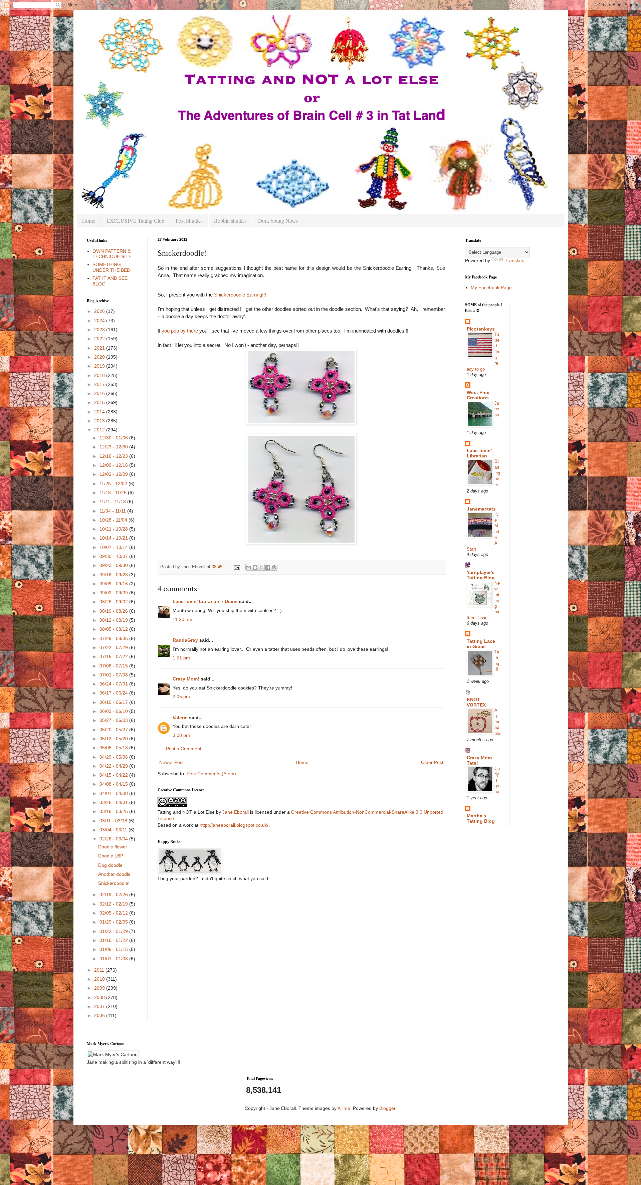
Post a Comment (183, 748)
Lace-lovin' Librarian (479, 453)
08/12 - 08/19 (114, 620)
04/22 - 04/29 (114, 766)
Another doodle (114, 874)
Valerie (180, 717)
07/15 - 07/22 (114, 656)
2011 (99, 970)
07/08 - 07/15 (114, 665)
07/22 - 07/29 (114, 647)
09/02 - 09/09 (114, 592)
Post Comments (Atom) (211, 773)
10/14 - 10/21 (114, 538)
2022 (100, 338)
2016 (100, 393)
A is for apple (497, 722)
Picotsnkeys (481, 329)
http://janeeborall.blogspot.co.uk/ (234, 825)
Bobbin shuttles (230, 220)
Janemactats (481, 509)
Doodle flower (112, 846)
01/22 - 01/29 (114, 931)
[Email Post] (236, 567)
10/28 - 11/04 (114, 520)
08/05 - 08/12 (114, 629)
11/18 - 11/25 (113, 492)
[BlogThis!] (255, 567)
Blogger (387, 1108)
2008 (100, 997)
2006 (100, 1015)
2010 (100, 979)
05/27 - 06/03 (114, 720)
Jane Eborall (235, 812)
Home (88, 220)
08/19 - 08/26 (114, 611)
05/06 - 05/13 (114, 747)
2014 (100, 411)
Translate (514, 260)
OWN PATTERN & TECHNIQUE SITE (112, 253)
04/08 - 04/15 (114, 784)
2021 (100, 348)
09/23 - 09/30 (114, 565)
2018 (100, 375)
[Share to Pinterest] (274, 567)
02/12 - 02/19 (114, 904)
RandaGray (185, 640)
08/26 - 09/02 (114, 601)
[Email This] (248, 567)
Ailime (344, 1108)
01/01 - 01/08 (114, 958)
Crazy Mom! (186, 678)
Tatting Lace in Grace (481, 643)
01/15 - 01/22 (114, 940)
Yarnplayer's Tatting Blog (481, 575)
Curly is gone (497, 780)
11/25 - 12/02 (114, 483)
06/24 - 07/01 (114, 683)
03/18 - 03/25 (114, 811)
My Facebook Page (491, 287)
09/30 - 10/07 (114, 556)
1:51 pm (181, 657)
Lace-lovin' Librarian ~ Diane (205, 601)
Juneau (496, 409)
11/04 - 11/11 (113, 511)
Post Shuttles (189, 220)
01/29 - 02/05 (114, 922)
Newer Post (171, 762)
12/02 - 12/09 (114, 474)
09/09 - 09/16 (114, 583)
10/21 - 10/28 (114, 529)
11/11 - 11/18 (113, 501)
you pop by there (180, 331)
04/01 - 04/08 (114, 793)
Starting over (497, 473)
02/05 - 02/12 (114, 913)
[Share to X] (261, 567)
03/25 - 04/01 (114, 802)
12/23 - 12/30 (114, 446)
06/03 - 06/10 (114, 711)
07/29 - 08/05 (114, 638)
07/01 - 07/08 (114, 674)
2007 (100, 1006)
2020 (100, 357)
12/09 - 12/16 (114, 465)
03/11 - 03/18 (114, 820)
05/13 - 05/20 (114, 738)
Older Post (432, 762)
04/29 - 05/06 (114, 757)
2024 (100, 320)
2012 (100, 429)
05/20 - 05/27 (114, 729)
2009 (100, 988)
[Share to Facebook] (267, 567)
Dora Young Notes (278, 220)
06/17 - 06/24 (114, 693)
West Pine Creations (478, 395)
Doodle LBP (110, 855)
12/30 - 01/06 (114, 437)
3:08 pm (181, 735)
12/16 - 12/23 (114, 456)
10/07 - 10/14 (114, 547)
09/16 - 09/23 (114, 574)
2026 (100, 311)
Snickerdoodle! (114, 883)
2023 (100, 329)
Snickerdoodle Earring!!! (240, 295)
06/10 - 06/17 (114, 702)
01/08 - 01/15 (114, 949)
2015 (100, 402)
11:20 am (182, 619)
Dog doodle (110, 865)
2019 (100, 366)
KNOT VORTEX (476, 702)
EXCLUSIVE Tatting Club (135, 220)
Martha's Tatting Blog (481, 818)
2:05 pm (181, 696)
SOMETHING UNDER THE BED (111, 267)
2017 (100, 384)
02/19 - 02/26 (114, 894)
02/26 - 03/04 (114, 838)
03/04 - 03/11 (114, 829)
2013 (100, 420)
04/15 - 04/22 (114, 775)
